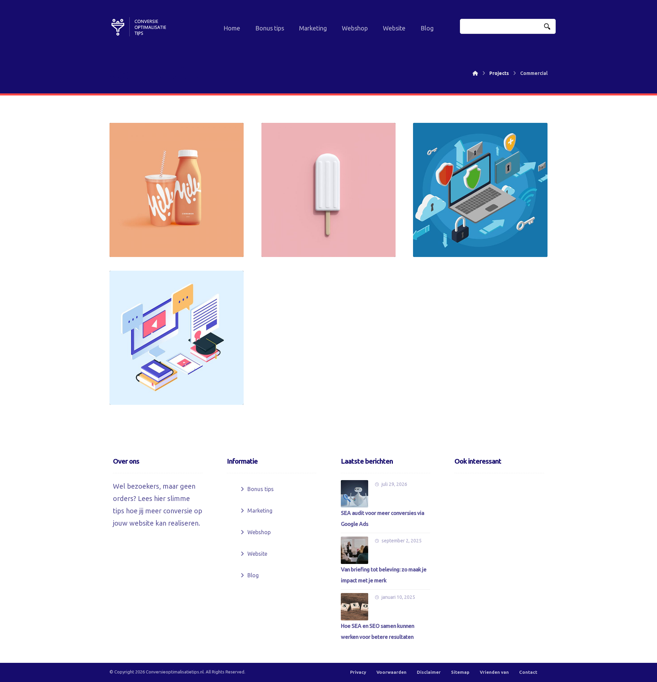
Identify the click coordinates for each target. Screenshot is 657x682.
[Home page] (475, 73)
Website (257, 554)
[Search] (547, 26)
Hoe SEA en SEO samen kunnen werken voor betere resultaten (377, 631)
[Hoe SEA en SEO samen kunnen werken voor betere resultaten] (354, 606)
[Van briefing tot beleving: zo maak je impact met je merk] (354, 550)
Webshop (259, 532)
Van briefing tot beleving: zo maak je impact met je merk (383, 574)
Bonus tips (260, 489)
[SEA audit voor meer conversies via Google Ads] (354, 493)
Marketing (259, 510)
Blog (253, 575)
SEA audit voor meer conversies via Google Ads (382, 518)
